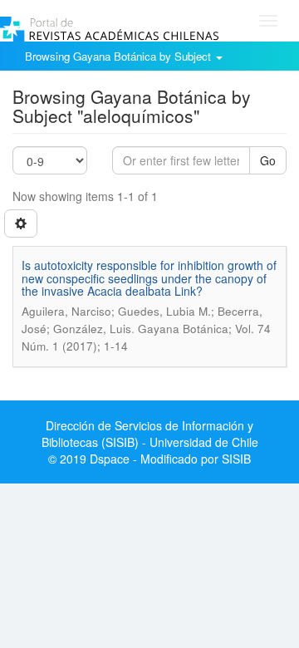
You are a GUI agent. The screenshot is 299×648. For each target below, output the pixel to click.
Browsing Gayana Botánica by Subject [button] (119, 56)
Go (268, 160)
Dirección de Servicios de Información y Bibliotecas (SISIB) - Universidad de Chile (150, 433)
